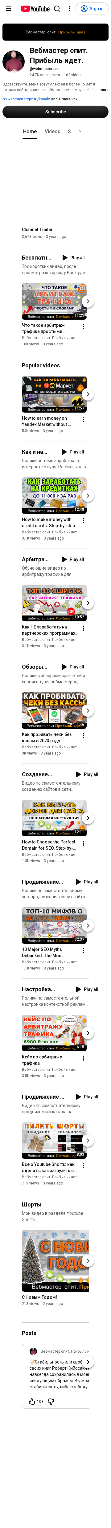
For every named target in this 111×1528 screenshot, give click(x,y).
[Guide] (8, 8)
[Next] (88, 302)
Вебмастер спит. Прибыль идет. (50, 338)
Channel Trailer (37, 229)
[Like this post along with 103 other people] (32, 1402)
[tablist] (55, 131)
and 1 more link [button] (64, 99)
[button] (79, 131)
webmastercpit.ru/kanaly (28, 99)
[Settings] (69, 8)
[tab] (30, 131)
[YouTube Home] (35, 8)
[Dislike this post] (51, 1402)
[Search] (57, 8)
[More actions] (83, 327)
